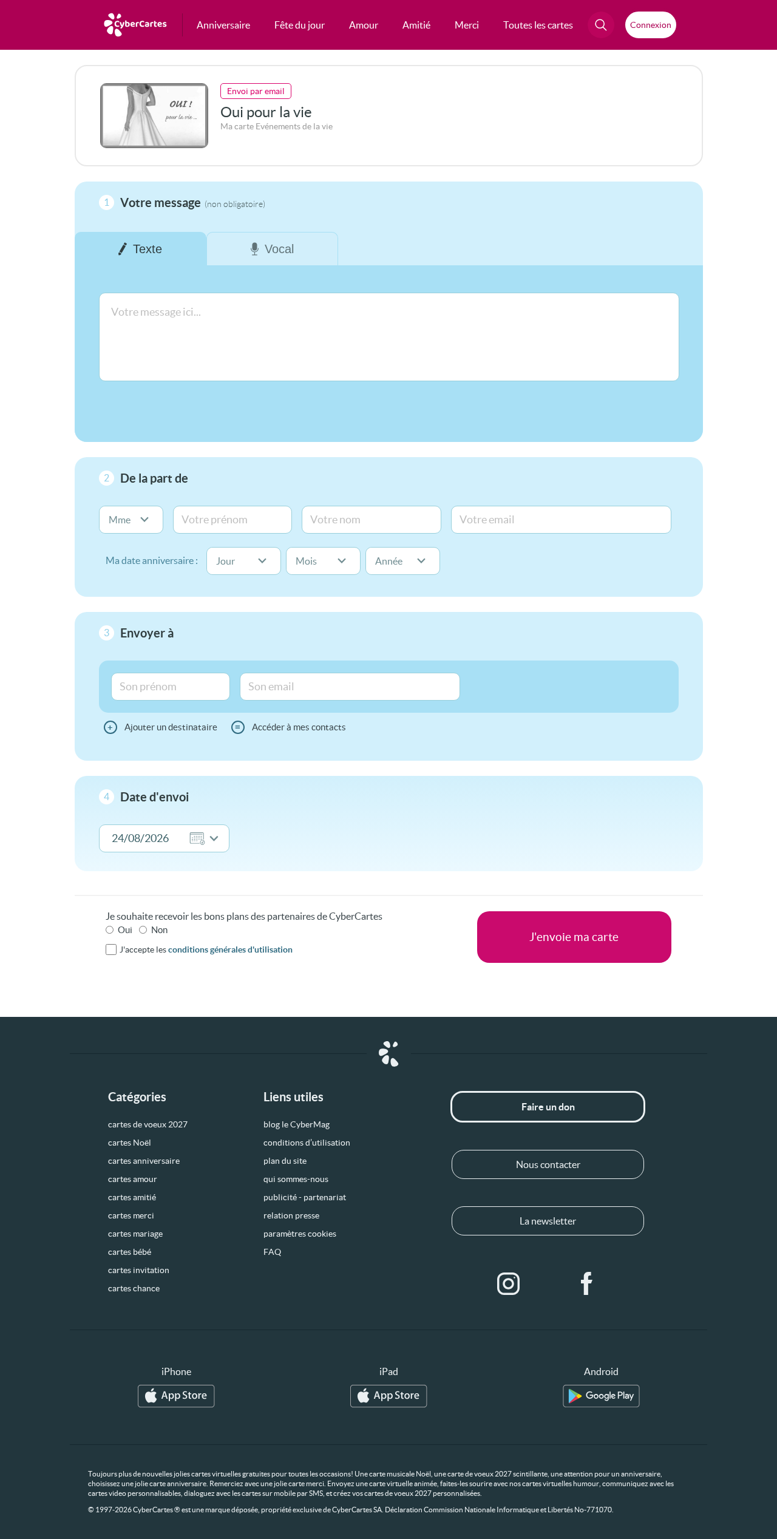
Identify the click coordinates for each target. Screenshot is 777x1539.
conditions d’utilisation (306, 1142)
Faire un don (548, 1106)
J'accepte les (206, 949)
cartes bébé (129, 1252)
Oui (125, 930)
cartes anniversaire (144, 1161)
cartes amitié (132, 1197)
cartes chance (134, 1288)
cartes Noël (129, 1142)
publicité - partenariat (304, 1197)
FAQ (272, 1252)
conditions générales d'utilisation (230, 949)
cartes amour (132, 1179)
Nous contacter (548, 1164)
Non (159, 930)
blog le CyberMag (296, 1124)
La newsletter (548, 1220)
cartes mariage (135, 1233)
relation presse (291, 1215)
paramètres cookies (299, 1233)
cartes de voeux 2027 (148, 1124)
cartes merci (131, 1215)
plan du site (285, 1161)
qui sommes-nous (295, 1179)
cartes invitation (138, 1270)
